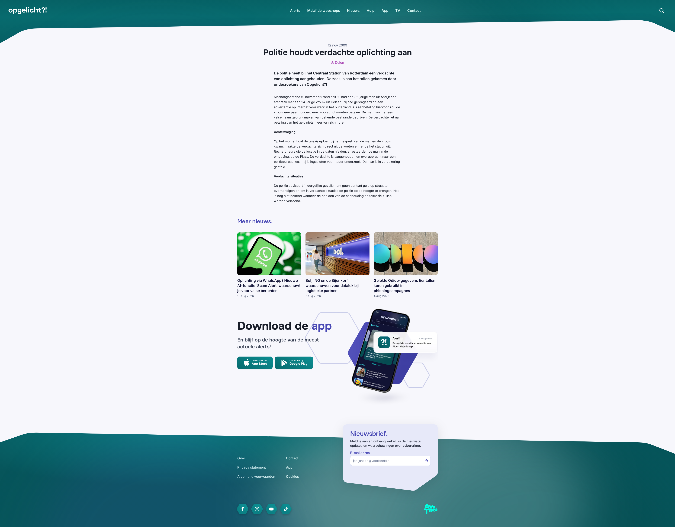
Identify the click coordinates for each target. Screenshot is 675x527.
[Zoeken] (662, 10)
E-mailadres (360, 453)
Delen (339, 63)
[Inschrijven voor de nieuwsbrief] (426, 461)
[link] (27, 10)
